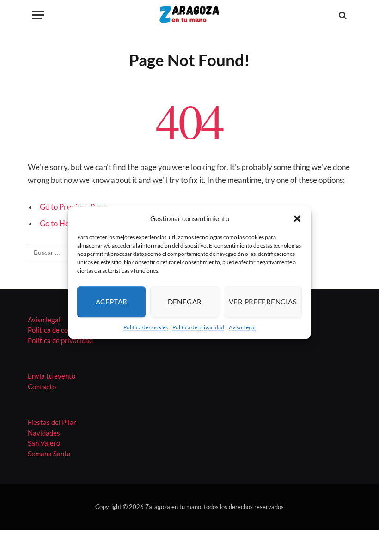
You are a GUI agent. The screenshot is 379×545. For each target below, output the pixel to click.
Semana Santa (49, 453)
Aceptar (112, 301)
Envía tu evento (51, 376)
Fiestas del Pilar (52, 422)
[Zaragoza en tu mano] (189, 15)
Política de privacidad (198, 327)
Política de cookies (145, 327)
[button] (297, 219)
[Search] (342, 15)
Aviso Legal (242, 327)
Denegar (185, 301)
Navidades (44, 433)
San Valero (44, 443)
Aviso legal (44, 319)
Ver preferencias (263, 301)
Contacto (42, 386)
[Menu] (38, 15)
